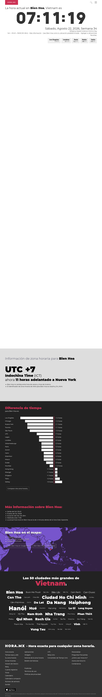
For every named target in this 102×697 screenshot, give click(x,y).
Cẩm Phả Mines (17, 602)
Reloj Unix (51, 655)
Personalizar (76, 652)
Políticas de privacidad (33, 674)
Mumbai (8, 466)
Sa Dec (55, 619)
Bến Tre (65, 592)
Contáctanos (76, 664)
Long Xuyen (85, 608)
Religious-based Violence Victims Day (83, 31)
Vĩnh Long (51, 629)
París (75, 40)
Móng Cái (12, 614)
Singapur (8, 475)
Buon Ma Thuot (33, 592)
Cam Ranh (76, 592)
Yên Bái (59, 629)
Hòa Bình (42, 608)
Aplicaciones (29, 652)
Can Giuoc (89, 592)
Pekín (84, 40)
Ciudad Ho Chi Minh (64, 597)
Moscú (7, 459)
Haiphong (80, 602)
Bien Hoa (14, 592)
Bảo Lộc (56, 592)
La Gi (72, 608)
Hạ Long (52, 608)
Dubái (7, 463)
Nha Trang (55, 614)
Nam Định (34, 614)
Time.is (9, 695)
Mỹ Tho (21, 614)
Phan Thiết (84, 614)
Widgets (28, 655)
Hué (33, 608)
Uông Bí (68, 624)
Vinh (77, 624)
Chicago (8, 421)
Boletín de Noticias (31, 661)
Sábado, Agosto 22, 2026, (71, 28)
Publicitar (28, 668)
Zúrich (7, 450)
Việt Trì (85, 624)
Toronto (8, 427)
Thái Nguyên (42, 624)
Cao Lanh (27, 597)
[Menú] (96, 2)
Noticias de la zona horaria (34, 658)
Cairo (7, 453)
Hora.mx (11, 2)
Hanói (17, 608)
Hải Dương (62, 608)
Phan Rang (71, 614)
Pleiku (11, 619)
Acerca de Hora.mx (78, 661)
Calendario (9, 676)
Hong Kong (9, 469)
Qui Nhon (24, 619)
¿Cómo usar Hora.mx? (80, 658)
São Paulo (8, 431)
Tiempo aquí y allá (11, 655)
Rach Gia (42, 619)
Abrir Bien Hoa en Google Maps (19, 546)
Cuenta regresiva (11, 670)
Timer (7, 673)
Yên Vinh (68, 629)
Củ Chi (29, 602)
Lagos (7, 437)
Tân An (61, 624)
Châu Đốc (36, 597)
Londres (66, 40)
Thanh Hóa (18, 624)
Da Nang (56, 602)
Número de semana (12, 681)
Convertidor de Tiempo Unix (58, 658)
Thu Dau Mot (30, 624)
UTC (6, 434)
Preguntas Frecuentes (80, 655)
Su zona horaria (10, 658)
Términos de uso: (31, 671)
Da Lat (39, 602)
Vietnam (50, 583)
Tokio (93, 40)
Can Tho (14, 597)
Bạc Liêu (46, 592)
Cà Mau (91, 597)
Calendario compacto (13, 678)
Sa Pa (62, 619)
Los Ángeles (54, 40)
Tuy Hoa (53, 624)
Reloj (7, 667)
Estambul (8, 456)
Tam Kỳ (90, 619)
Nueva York (9, 424)
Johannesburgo (10, 443)
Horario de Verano (11, 664)
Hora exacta (9, 652)
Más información (35, 33)
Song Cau (71, 619)
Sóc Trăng (81, 619)
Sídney (7, 482)
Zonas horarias (10, 661)
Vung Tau (38, 629)
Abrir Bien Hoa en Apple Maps (44, 546)
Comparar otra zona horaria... (18, 489)
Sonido (7, 684)
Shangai (8, 472)
